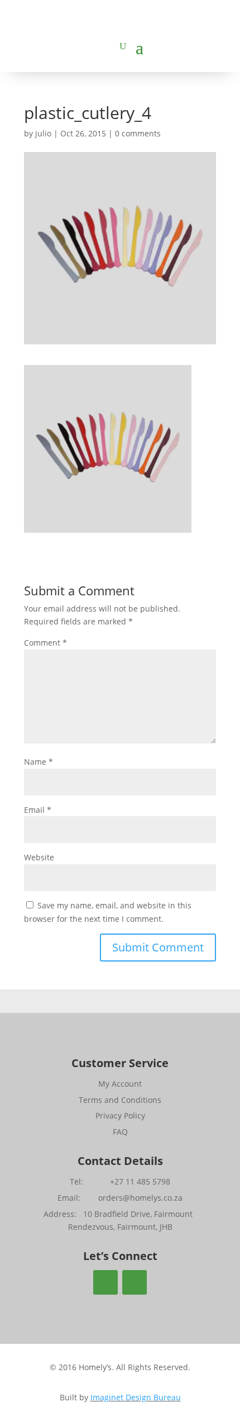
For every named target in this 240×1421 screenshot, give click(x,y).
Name (38, 761)
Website (39, 857)
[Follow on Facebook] (105, 1282)
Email (37, 809)
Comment (45, 642)
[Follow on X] (134, 1282)
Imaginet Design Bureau (135, 1397)
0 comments (138, 133)
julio (43, 133)
